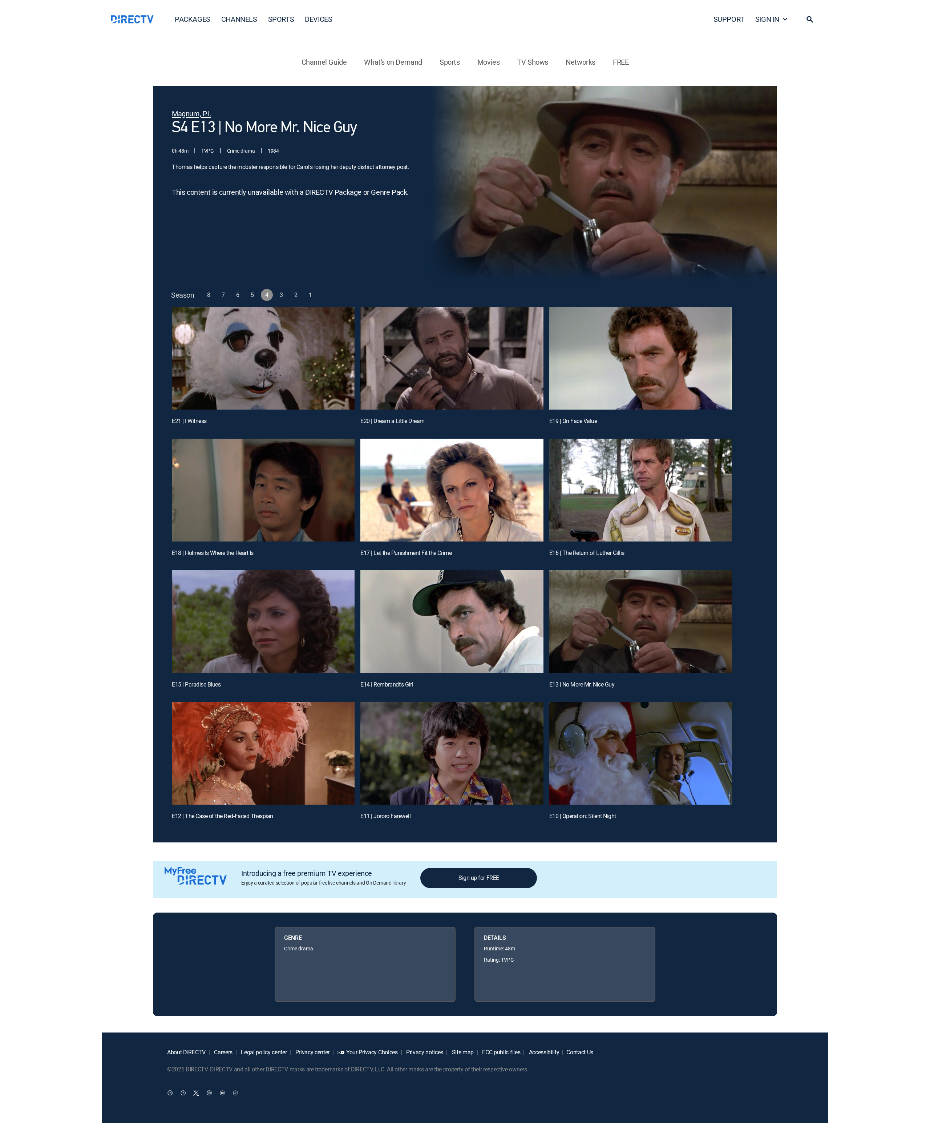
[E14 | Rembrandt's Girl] (451, 621)
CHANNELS (239, 19)
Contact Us (579, 1052)
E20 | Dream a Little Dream (392, 421)
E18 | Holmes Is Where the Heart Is (213, 553)
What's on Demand (393, 62)
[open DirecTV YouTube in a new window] (222, 1092)
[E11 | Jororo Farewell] (451, 753)
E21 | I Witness (189, 421)
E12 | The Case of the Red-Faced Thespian (222, 816)
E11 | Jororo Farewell (385, 816)
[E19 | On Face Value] (640, 358)
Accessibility (543, 1052)
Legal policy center (263, 1052)
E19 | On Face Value (573, 421)
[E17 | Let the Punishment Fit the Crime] (451, 490)
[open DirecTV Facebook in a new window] (183, 1092)
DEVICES (318, 19)
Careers (222, 1052)
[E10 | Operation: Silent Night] (640, 753)
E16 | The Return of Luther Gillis (586, 553)
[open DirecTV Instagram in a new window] (209, 1092)
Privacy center (311, 1052)
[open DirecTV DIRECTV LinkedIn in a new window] (170, 1092)
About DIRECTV (186, 1052)
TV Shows (532, 62)
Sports (450, 62)
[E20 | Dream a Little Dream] (451, 358)
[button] (810, 19)
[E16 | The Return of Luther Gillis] (640, 490)
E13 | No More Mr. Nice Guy (582, 684)
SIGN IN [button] (767, 19)
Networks (580, 62)
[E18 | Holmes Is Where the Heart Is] (263, 490)
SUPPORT (728, 19)
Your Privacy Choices (372, 1052)
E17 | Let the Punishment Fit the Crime (406, 553)
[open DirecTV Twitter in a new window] (196, 1092)
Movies (488, 62)
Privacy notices (424, 1052)
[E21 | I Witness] (263, 358)
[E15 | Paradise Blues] (263, 621)
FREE (620, 62)
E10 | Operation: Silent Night (582, 816)
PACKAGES (192, 19)
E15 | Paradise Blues (196, 684)
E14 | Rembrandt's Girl (386, 684)
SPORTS (281, 19)
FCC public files (501, 1052)
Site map (462, 1052)
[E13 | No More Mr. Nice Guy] (640, 621)
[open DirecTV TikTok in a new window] (235, 1092)
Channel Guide (324, 62)
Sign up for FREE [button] (478, 878)
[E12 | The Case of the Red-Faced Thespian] (263, 753)
